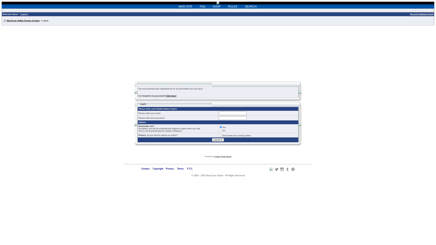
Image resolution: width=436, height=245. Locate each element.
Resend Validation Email (421, 14)
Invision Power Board (223, 156)
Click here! (171, 96)
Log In (24, 14)
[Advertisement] (218, 55)
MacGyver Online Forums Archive (23, 21)
